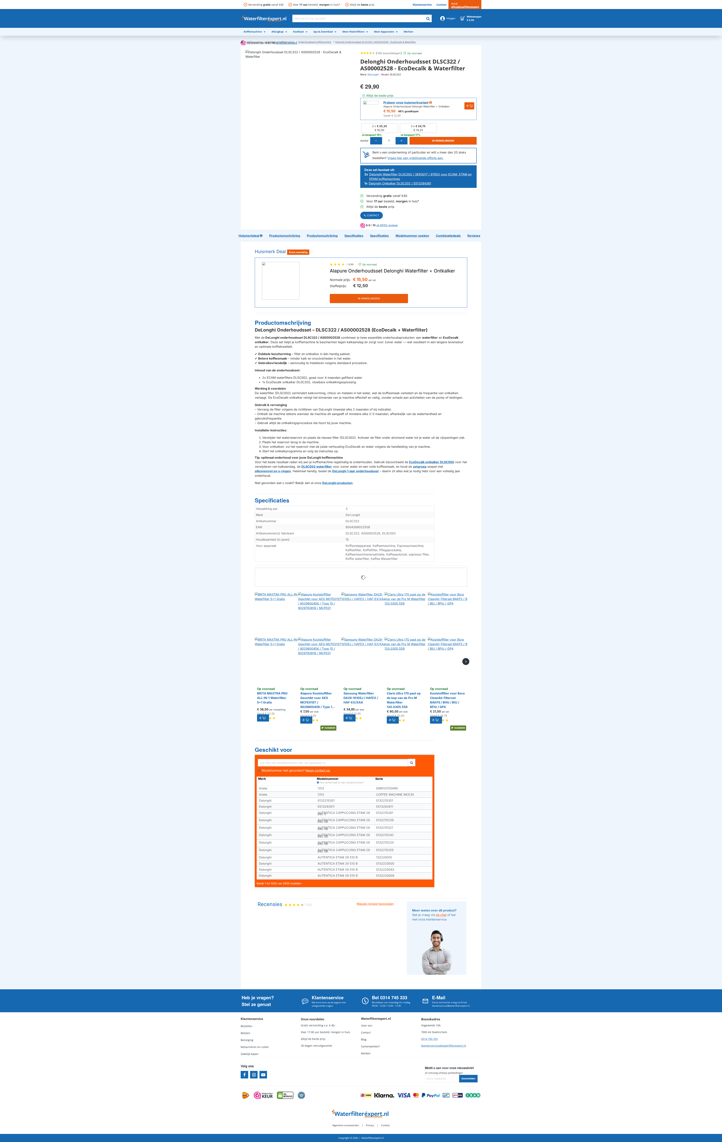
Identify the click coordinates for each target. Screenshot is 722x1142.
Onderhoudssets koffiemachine (314, 42)
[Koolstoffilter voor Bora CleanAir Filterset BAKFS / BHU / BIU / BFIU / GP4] (450, 637)
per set (372, 280)
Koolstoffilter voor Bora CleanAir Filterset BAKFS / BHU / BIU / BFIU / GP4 (447, 700)
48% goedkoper (408, 111)
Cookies (385, 1125)
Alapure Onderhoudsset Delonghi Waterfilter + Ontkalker (392, 271)
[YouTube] (263, 1074)
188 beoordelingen (388, 53)
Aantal (364, 140)
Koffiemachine (255, 42)
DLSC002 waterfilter (316, 466)
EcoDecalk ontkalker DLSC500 (431, 462)
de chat (441, 915)
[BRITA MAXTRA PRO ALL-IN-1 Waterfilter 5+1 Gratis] (277, 637)
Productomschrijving (283, 322)
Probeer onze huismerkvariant (405, 102)
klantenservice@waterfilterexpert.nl (443, 1045)
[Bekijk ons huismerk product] (370, 108)
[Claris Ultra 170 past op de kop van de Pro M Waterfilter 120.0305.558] (407, 637)
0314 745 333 (429, 1039)
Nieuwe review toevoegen (375, 904)
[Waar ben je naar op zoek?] (428, 18)
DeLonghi (373, 74)
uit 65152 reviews (387, 225)
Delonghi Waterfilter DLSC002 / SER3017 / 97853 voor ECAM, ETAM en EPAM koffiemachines (420, 176)
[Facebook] (244, 1074)
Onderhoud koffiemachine (280, 42)
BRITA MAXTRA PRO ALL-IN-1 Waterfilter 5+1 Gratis (272, 697)
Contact (373, 215)
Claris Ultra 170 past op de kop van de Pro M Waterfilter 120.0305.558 (404, 700)
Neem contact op (318, 770)
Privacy (370, 1125)
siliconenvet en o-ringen (273, 471)
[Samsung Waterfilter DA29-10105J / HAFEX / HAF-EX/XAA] (363, 637)
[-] (376, 140)
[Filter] (411, 762)
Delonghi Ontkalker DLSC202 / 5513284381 (400, 183)
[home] (242, 41)
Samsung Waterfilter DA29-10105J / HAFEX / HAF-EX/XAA (361, 697)
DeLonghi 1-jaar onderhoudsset (355, 471)
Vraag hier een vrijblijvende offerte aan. (416, 158)
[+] (401, 140)
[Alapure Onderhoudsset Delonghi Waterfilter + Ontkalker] (281, 281)
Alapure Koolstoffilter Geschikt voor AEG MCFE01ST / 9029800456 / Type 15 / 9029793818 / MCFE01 (317, 700)
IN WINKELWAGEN (369, 298)
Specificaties (272, 500)
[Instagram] (254, 1074)
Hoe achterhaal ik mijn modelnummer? (341, 782)
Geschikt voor (273, 749)
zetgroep (419, 466)
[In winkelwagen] (263, 718)
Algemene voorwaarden (345, 1125)
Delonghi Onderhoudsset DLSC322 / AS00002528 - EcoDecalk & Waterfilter (375, 42)
